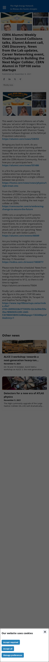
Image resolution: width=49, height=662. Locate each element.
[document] (24, 645)
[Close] (45, 632)
